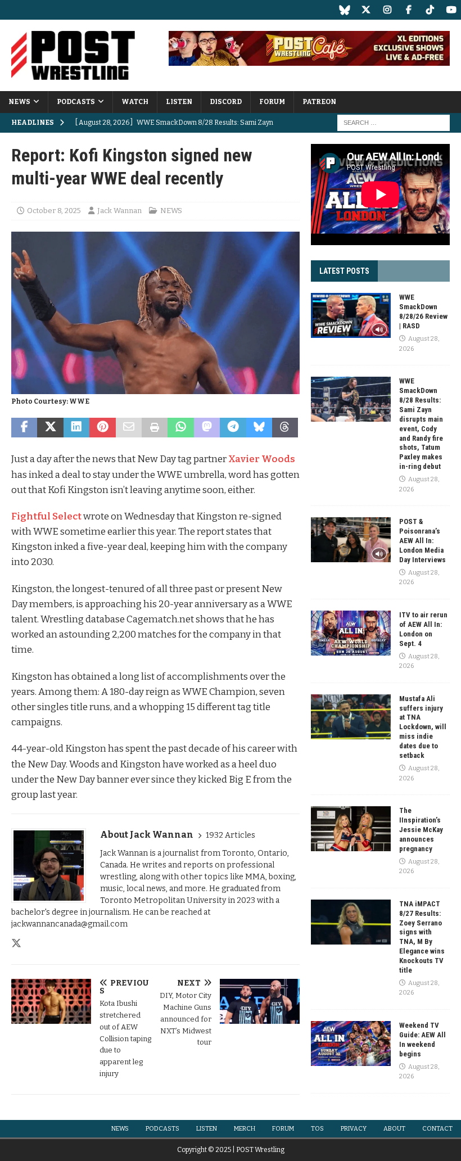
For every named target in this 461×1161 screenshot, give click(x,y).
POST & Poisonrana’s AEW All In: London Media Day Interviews (422, 540)
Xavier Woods (261, 459)
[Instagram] (387, 10)
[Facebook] (408, 10)
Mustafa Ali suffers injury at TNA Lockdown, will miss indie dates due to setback (422, 727)
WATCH (134, 102)
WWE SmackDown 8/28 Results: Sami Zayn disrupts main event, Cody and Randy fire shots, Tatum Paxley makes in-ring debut (421, 424)
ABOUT (394, 1128)
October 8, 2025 (54, 210)
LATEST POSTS (344, 270)
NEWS (19, 102)
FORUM (272, 102)
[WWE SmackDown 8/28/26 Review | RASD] (351, 315)
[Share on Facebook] (24, 428)
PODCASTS (76, 102)
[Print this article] (155, 428)
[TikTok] (430, 10)
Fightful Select (46, 516)
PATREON (319, 102)
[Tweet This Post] (50, 428)
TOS (317, 1128)
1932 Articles (230, 835)
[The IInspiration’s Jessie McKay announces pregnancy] (351, 828)
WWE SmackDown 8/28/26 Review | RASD (423, 311)
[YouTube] (451, 10)
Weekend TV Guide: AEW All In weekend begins (422, 1039)
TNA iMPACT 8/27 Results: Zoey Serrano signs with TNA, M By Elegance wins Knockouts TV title (422, 937)
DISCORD (226, 102)
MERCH (244, 1128)
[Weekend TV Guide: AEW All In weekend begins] (351, 1043)
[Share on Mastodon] (207, 428)
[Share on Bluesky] (259, 428)
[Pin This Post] (102, 428)
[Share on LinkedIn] (76, 428)
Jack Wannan (119, 210)
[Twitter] (366, 10)
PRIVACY (354, 1128)
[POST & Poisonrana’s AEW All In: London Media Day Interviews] (351, 539)
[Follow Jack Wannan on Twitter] (16, 943)
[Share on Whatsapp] (180, 428)
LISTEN (179, 102)
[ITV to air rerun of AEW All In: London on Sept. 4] (351, 633)
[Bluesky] (344, 10)
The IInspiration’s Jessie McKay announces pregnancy (421, 829)
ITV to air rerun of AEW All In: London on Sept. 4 (423, 629)
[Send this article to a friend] (129, 428)
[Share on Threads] (285, 428)
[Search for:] (393, 122)
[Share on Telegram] (233, 428)
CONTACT (437, 1128)
